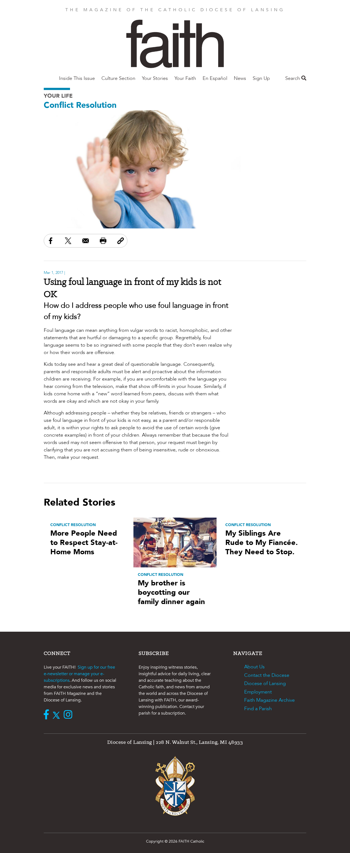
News (240, 78)
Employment (258, 692)
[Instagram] (69, 715)
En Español (215, 78)
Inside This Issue (77, 78)
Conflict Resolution (80, 105)
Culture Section (118, 78)
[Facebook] (47, 715)
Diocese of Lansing (265, 683)
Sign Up (261, 78)
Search (293, 78)
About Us (254, 666)
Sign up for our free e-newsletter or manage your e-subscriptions (79, 673)
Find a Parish (258, 708)
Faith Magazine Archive (269, 700)
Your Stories (155, 78)
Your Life (58, 96)
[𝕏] (57, 715)
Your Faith (185, 78)
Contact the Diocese (266, 675)
